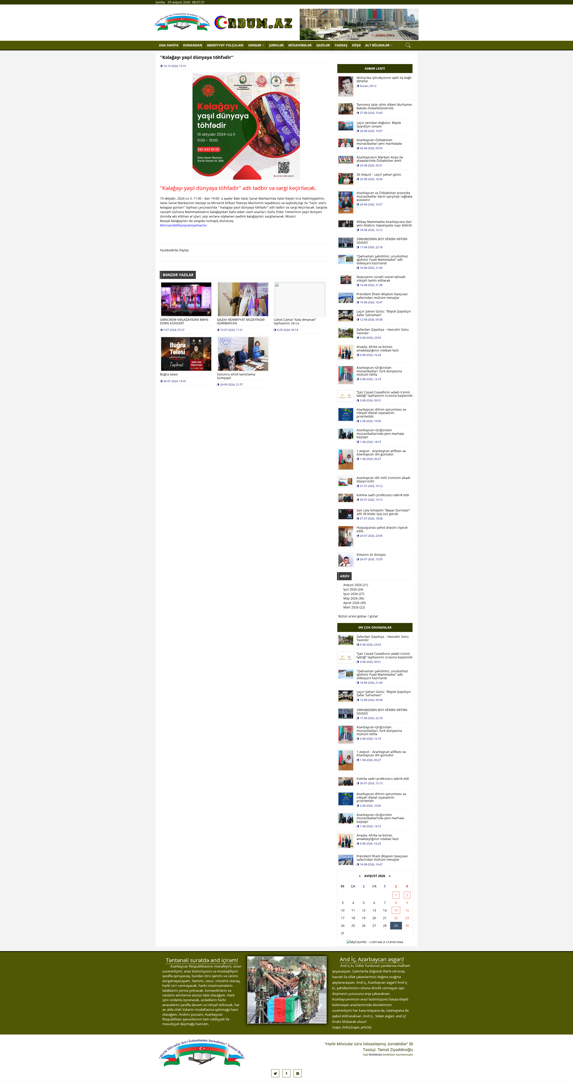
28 (385, 925)
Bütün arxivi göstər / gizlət (358, 616)
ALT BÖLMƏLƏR (377, 45)
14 (385, 910)
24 (342, 925)
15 (396, 910)
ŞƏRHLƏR (276, 45)
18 (353, 918)
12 (364, 910)
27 (374, 925)
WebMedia (375, 1054)
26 (364, 925)
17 (342, 918)
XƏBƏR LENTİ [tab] (375, 68)
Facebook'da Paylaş (174, 250)
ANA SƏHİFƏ (168, 45)
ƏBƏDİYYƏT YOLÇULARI (225, 45)
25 (353, 925)
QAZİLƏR (323, 45)
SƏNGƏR (254, 45)
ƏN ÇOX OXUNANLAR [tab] (374, 627)
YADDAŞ (341, 45)
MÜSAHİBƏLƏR (300, 45)
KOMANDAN (192, 45)
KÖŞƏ (356, 45)
